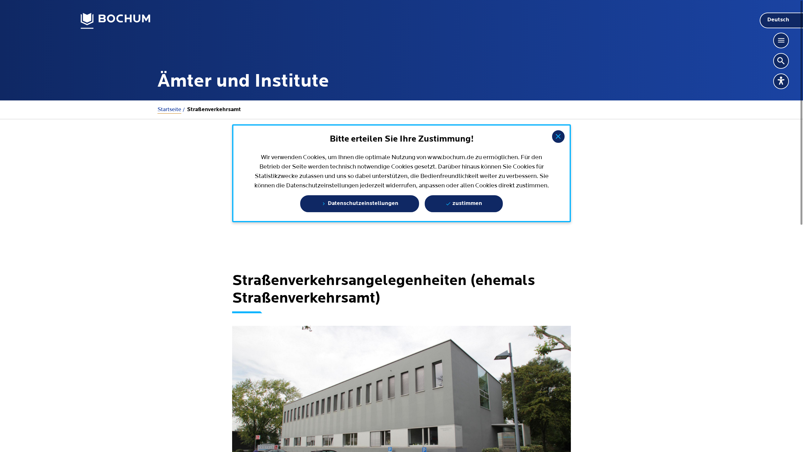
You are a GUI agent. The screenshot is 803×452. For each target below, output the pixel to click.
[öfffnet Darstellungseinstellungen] (781, 81)
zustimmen (466, 204)
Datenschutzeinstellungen (362, 204)
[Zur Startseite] (115, 21)
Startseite (169, 109)
